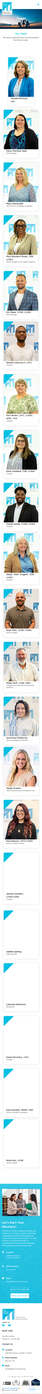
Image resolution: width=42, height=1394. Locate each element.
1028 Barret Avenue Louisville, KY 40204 (18, 1353)
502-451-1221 (10, 1269)
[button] (20, 1289)
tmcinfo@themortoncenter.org (16, 1281)
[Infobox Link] (21, 82)
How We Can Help (8, 1336)
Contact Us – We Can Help (11, 1339)
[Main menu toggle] (38, 4)
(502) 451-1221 (10, 1361)
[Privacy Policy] (9, 1390)
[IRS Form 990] (20, 1390)
